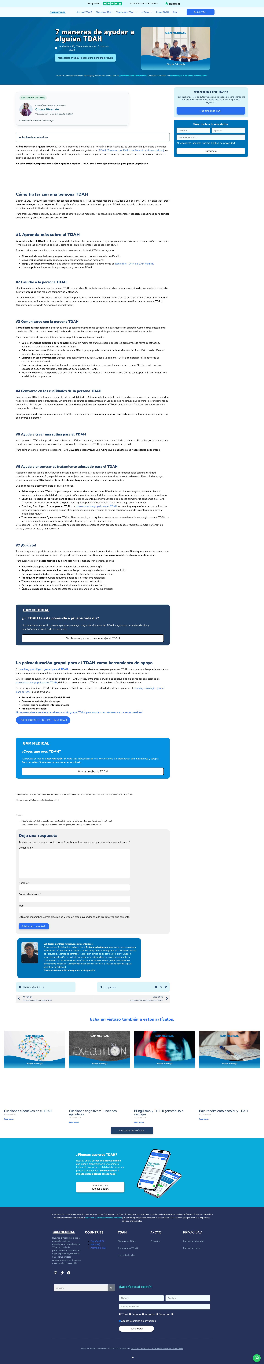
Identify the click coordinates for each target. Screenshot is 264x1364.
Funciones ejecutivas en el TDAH (28, 1111)
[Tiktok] (62, 1273)
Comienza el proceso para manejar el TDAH (93, 638)
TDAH (124, 1314)
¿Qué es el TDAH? (84, 12)
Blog (175, 12)
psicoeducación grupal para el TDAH (96, 506)
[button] (155, 986)
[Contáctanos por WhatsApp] (257, 1358)
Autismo (136, 1314)
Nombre (24, 883)
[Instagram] (55, 1273)
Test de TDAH (162, 12)
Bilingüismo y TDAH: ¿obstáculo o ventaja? (159, 1112)
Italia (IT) (95, 1244)
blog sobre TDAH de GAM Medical (134, 263)
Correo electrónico (30, 894)
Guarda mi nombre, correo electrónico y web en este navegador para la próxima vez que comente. (75, 917)
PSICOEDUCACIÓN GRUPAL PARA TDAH (43, 720)
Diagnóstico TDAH (104, 12)
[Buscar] (111, 1287)
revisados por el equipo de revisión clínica (188, 75)
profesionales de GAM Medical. (133, 75)
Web (21, 906)
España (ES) (97, 1241)
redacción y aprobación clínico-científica (103, 1217)
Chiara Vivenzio (47, 109)
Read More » (9, 1119)
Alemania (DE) (98, 1247)
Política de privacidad (223, 143)
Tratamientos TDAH (125, 12)
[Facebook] (68, 1273)
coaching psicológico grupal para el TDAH (43, 669)
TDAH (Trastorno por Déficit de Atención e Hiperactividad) (131, 150)
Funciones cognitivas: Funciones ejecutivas (93, 1112)
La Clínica (145, 12)
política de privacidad (144, 1321)
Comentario (26, 848)
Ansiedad (150, 1314)
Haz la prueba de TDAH (93, 771)
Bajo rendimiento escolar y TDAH (223, 1111)
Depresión (164, 1314)
